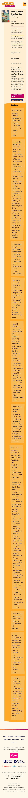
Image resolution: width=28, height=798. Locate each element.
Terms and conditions (19, 736)
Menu (24, 4)
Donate (22, 739)
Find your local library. (16, 67)
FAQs (4, 736)
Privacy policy (15, 739)
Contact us (14, 742)
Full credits (10, 736)
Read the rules (7, 739)
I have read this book (17, 95)
